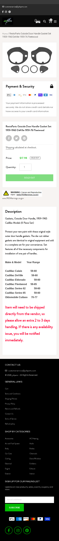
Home (5, 33)
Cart (6, 388)
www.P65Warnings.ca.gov (13, 198)
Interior (32, 473)
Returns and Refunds (12, 408)
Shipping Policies (11, 398)
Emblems (32, 463)
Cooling (7, 458)
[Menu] (54, 21)
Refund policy (10, 423)
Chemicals (33, 453)
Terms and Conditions (12, 393)
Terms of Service (10, 418)
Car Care (8, 453)
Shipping (10, 147)
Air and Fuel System (12, 443)
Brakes (31, 448)
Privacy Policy (10, 403)
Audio (31, 443)
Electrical (8, 463)
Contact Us (9, 413)
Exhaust (32, 468)
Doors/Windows (35, 458)
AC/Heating (33, 438)
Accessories (9, 438)
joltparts (15, 375)
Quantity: (11, 167)
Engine (7, 468)
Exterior (8, 473)
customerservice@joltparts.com (16, 6)
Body (7, 448)
